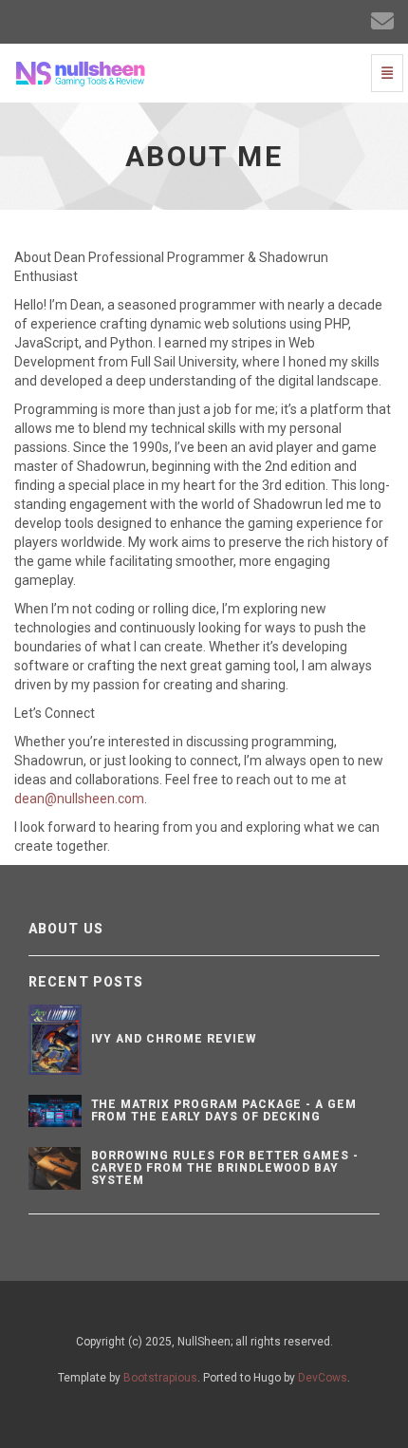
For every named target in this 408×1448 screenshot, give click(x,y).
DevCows (322, 1377)
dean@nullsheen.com (79, 798)
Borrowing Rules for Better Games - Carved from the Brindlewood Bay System (225, 1168)
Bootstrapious (160, 1377)
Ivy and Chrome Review (173, 1038)
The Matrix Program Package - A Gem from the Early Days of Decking (224, 1110)
